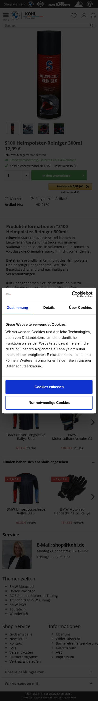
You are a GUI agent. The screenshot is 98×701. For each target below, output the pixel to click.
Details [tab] (49, 307)
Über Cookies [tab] (80, 307)
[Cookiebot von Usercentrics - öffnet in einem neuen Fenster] (72, 294)
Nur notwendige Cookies (49, 403)
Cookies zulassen (49, 387)
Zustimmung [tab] (17, 307)
